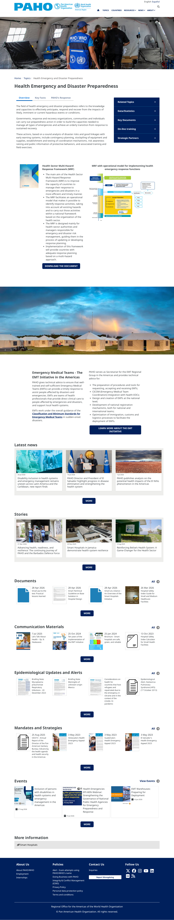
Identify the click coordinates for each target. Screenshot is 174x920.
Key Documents (127, 120)
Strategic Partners (128, 137)
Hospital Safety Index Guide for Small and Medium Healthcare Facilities (149, 596)
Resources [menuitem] (129, 10)
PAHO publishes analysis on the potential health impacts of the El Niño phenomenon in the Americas (138, 481)
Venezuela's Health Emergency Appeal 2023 (76, 741)
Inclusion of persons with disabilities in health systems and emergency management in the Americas (46, 797)
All (153, 581)
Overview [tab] (24, 97)
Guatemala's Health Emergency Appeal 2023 (112, 741)
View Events (147, 781)
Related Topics (126, 101)
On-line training (127, 128)
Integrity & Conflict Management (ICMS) (68, 882)
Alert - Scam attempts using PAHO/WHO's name (66, 871)
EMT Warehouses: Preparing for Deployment (141, 792)
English (147, 1)
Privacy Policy (59, 887)
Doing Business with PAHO (65, 876)
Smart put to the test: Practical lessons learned (39, 593)
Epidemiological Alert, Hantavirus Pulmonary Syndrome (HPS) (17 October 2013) (149, 684)
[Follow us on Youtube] (146, 871)
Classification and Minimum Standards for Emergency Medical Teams (56, 415)
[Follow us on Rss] (133, 876)
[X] (128, 871)
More (89, 500)
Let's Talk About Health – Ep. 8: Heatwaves (39, 639)
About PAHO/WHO (25, 870)
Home (17, 78)
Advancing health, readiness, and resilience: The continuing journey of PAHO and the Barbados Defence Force (39, 550)
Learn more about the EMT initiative (115, 430)
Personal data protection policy (68, 890)
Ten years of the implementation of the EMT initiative (76, 639)
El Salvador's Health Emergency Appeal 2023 (149, 741)
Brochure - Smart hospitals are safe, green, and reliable (112, 639)
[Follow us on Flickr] (128, 876)
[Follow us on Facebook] (134, 871)
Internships (21, 877)
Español (156, 1)
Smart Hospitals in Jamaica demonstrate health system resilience (87, 549)
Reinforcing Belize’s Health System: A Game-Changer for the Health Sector (137, 549)
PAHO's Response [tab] (61, 97)
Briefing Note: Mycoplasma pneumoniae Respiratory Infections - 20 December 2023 (39, 686)
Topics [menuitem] (106, 10)
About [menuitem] (150, 10)
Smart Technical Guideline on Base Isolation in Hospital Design (76, 594)
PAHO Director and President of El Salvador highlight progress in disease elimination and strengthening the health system (88, 482)
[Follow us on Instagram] (140, 871)
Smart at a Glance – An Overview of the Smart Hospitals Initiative (112, 594)
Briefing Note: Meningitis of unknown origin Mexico (75, 683)
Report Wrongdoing (105, 877)
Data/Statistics (126, 110)
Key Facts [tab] (40, 97)
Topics (27, 78)
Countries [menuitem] (116, 10)
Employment (22, 873)
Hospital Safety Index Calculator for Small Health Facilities (148, 640)
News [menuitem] (140, 10)
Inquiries (93, 870)
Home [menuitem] (98, 10)
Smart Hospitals (28, 844)
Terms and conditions (63, 894)
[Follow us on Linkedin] (152, 871)
